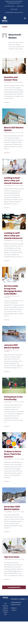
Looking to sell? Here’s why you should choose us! (13, 236)
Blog (21, 82)
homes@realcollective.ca (14, 3)
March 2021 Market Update (13, 129)
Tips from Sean (11, 557)
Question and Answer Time (11, 78)
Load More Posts (14, 587)
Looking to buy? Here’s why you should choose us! (13, 180)
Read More (6, 102)
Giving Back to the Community (13, 398)
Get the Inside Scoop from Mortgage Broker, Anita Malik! (13, 290)
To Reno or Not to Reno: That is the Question (12, 454)
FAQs (22, 599)
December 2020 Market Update (12, 508)
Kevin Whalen (8, 82)
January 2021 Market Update (11, 346)
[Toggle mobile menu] (25, 18)
